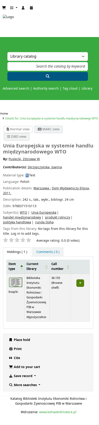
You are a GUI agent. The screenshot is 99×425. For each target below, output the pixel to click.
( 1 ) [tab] (17, 252)
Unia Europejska (43, 212)
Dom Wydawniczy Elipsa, (71, 188)
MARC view (50, 129)
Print (17, 349)
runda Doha (44, 222)
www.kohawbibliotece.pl (57, 412)
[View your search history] (31, 8)
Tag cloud (70, 88)
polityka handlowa (17, 222)
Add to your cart (26, 367)
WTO (23, 212)
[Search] (47, 76)
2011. (7, 193)
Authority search (46, 88)
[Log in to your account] (23, 8)
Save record (23, 376)
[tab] (47, 251)
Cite (16, 358)
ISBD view (18, 136)
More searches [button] (25, 385)
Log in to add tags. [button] (25, 233)
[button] (4, 8)
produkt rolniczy (57, 217)
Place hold (21, 340)
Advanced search (16, 88)
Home (4, 114)
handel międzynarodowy (22, 217)
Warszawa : (42, 188)
